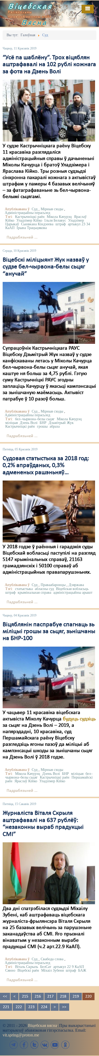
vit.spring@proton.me (21, 1035)
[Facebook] (24, 1044)
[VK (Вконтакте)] (44, 1044)
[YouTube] (54, 1044)
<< (5, 996)
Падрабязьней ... (22, 237)
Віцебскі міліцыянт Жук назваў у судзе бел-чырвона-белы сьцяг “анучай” (46, 267)
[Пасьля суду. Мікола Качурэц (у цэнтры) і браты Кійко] (49, 110)
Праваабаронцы (53, 585)
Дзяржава (76, 585)
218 (63, 996)
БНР (43, 423)
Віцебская (30, 6)
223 (31, 1007)
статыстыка (24, 589)
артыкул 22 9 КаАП (68, 967)
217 (50, 996)
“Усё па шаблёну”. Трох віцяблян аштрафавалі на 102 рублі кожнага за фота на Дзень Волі (49, 64)
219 (76, 996)
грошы (42, 426)
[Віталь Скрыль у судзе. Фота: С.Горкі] (49, 873)
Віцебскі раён (28, 970)
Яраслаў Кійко (26, 781)
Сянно (10, 970)
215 (25, 996)
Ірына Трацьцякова (32, 228)
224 (44, 1007)
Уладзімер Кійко (29, 220)
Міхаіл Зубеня (52, 970)
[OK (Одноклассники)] (65, 1044)
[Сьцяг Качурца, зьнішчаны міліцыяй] (49, 677)
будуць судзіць (79, 719)
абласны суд (44, 589)
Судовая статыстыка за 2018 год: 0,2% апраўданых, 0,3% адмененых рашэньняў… (46, 465)
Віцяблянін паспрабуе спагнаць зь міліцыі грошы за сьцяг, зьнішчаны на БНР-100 (49, 631)
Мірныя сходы (52, 209)
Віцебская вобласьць (72, 589)
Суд (34, 209)
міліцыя (11, 423)
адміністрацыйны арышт (72, 593)
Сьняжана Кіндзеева (37, 224)
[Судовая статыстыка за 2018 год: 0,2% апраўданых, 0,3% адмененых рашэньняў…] (49, 511)
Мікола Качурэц (59, 217)
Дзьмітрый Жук (61, 423)
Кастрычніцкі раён (30, 217)
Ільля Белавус (55, 220)
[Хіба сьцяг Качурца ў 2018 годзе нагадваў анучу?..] (49, 313)
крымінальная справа (34, 593)
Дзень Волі (28, 423)
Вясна (34, 22)
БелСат (45, 967)
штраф (60, 224)
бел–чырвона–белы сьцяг (35, 419)
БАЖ (82, 970)
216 (38, 996)
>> (64, 1007)
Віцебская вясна (42, 1025)
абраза (55, 426)
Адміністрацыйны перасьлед (27, 213)
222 (19, 1007)
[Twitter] (34, 1044)
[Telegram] (13, 1044)
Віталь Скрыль (26, 967)
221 (6, 1007)
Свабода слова (52, 959)
